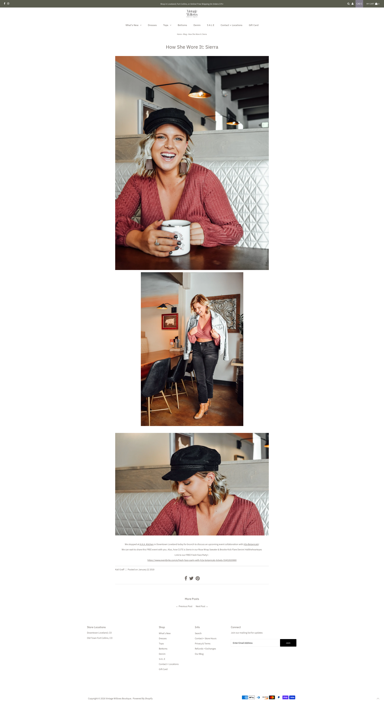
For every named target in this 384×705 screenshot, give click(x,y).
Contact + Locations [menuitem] (231, 25)
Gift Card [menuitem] (253, 25)
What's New (165, 633)
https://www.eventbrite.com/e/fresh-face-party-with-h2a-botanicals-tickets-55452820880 (192, 560)
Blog (185, 34)
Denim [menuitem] (197, 25)
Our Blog (199, 653)
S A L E (162, 659)
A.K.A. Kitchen (147, 544)
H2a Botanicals (251, 544)
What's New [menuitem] (132, 25)
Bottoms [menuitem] (182, 25)
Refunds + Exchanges (205, 648)
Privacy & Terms (202, 643)
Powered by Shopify (143, 698)
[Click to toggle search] (348, 3)
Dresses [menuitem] (152, 25)
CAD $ (359, 3)
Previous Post (185, 606)
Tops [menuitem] (165, 25)
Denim (162, 653)
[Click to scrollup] (378, 699)
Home (179, 34)
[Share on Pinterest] (198, 579)
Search (198, 633)
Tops (161, 643)
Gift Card (163, 669)
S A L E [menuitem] (210, 25)
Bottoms (163, 648)
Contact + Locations (169, 664)
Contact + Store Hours (205, 638)
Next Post (200, 606)
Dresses (163, 638)
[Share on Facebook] (186, 579)
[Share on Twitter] (191, 579)
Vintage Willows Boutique (118, 698)
